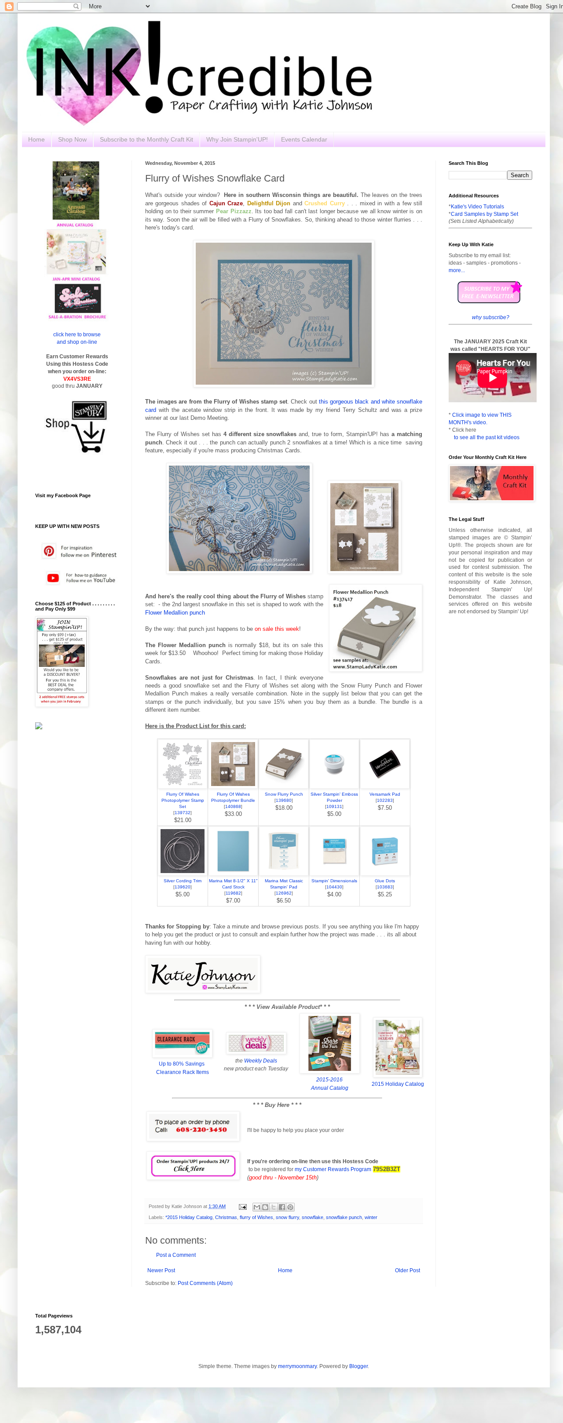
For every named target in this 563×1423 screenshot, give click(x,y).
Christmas (226, 1217)
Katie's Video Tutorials (477, 207)
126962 (284, 893)
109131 (334, 806)
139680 (284, 800)
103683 (385, 886)
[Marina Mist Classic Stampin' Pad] (283, 873)
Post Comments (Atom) (205, 1283)
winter (371, 1217)
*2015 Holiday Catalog (188, 1217)
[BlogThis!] (265, 1207)
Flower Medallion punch (175, 612)
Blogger (358, 1366)
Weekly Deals (260, 1061)
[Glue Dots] (384, 873)
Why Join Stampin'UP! (237, 139)
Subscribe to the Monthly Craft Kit (146, 139)
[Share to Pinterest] (290, 1207)
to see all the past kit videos (486, 437)
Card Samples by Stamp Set (484, 214)
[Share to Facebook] (282, 1207)
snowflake (312, 1217)
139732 (182, 812)
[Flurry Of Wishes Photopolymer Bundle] (233, 786)
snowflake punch (344, 1217)
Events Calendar (304, 139)
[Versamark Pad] (384, 786)
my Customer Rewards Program (333, 1169)
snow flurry (287, 1217)
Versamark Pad (384, 794)
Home (36, 139)
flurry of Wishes (256, 1217)
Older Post (407, 1270)
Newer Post (161, 1270)
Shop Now (72, 139)
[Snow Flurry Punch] (283, 786)
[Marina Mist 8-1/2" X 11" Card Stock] (233, 873)
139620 (182, 886)
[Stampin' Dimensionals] (334, 873)
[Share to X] (273, 1207)
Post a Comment (176, 1255)
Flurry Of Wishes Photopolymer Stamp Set (182, 800)
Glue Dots (385, 880)
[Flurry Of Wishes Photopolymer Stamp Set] (182, 786)
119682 (233, 893)
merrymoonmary (297, 1366)
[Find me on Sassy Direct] (38, 727)
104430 (334, 886)
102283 (385, 800)
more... (457, 270)
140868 (233, 806)
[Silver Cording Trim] (182, 873)
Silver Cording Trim (182, 880)
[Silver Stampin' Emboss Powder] (334, 786)
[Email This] (256, 1207)
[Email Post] (242, 1206)
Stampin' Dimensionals (334, 880)
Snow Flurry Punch (284, 794)
